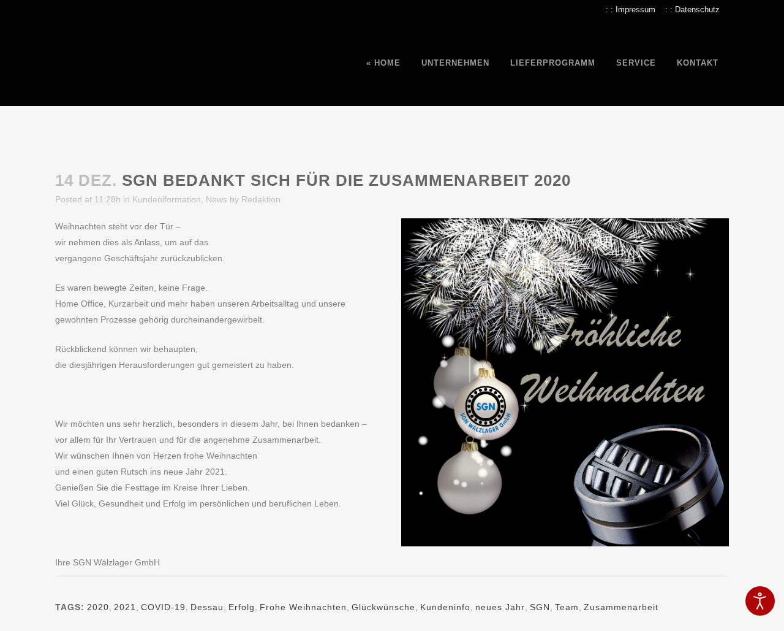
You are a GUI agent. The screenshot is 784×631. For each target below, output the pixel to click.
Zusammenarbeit (621, 607)
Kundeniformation (166, 199)
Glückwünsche (383, 607)
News (216, 199)
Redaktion (261, 199)
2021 (125, 607)
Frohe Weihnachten (303, 607)
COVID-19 (163, 607)
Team (567, 607)
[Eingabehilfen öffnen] (760, 601)
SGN (540, 607)
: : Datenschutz (692, 9)
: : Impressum (630, 9)
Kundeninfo (445, 607)
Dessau (207, 607)
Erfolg (241, 607)
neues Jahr (500, 607)
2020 (98, 607)
